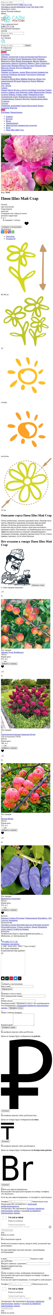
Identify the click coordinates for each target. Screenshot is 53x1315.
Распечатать (6, 134)
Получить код (7, 1230)
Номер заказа (6, 1001)
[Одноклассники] (5, 231)
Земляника (13, 920)
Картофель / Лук (45, 918)
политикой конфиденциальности (19, 1205)
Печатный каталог (9, 927)
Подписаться (7, 989)
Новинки (5, 918)
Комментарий (7, 1025)
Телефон (5, 1202)
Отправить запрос (8, 1027)
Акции (34, 927)
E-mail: (4, 1259)
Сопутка (4, 920)
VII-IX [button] (18, 737)
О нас (28, 7)
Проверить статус (16, 1008)
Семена (12, 918)
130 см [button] (4, 737)
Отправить (6, 1268)
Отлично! (5, 1111)
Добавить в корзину (9, 664)
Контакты (21, 7)
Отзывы (10, 239)
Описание (10, 236)
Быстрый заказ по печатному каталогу (33, 925)
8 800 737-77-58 (25, 5)
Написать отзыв (38, 585)
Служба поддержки (20, 929)
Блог (37, 7)
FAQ (41, 7)
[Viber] (9, 231)
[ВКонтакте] (2, 231)
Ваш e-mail (5, 986)
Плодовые (20, 918)
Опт (33, 7)
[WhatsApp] (12, 231)
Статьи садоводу (24, 927)
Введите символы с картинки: (13, 1263)
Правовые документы (10, 944)
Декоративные (31, 918)
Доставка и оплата (9, 7)
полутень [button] (11, 737)
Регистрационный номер (11, 996)
